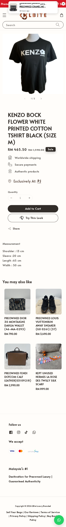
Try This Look (34, 218)
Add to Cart (33, 208)
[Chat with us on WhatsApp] (59, 520)
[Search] (57, 24)
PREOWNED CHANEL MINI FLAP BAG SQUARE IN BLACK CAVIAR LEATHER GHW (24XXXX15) (33, 7)
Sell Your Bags (14, 512)
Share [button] (16, 228)
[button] (4, 15)
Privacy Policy (18, 516)
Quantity (12, 192)
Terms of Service (50, 512)
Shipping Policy (36, 516)
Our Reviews (31, 512)
